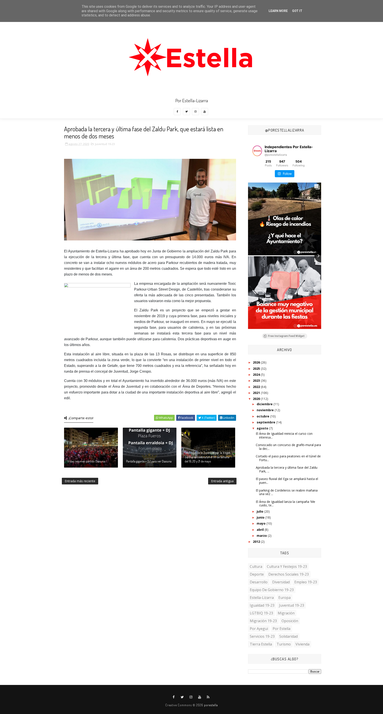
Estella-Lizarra (262, 597)
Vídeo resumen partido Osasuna (86, 461)
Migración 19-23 (263, 620)
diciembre (265, 404)
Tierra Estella (261, 644)
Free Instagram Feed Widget (286, 336)
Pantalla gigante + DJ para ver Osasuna (149, 461)
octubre (263, 416)
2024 (257, 374)
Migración (286, 613)
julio (260, 511)
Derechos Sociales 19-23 (288, 574)
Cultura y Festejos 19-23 (287, 566)
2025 (257, 368)
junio (261, 517)
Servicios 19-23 (262, 636)
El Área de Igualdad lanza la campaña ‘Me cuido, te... (285, 503)
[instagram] (195, 111)
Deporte (257, 574)
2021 (257, 393)
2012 (257, 541)
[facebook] (177, 111)
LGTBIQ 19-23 (261, 613)
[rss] (208, 697)
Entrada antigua (222, 481)
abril (261, 529)
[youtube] (204, 111)
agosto (263, 428)
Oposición (289, 620)
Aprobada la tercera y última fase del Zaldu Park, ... (286, 469)
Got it (297, 11)
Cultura (256, 566)
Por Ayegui (259, 628)
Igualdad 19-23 (262, 605)
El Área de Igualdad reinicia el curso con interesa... (284, 435)
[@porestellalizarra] (257, 150)
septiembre (266, 422)
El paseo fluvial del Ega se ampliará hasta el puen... (287, 481)
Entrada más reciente (80, 481)
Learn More (278, 11)
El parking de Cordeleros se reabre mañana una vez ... (287, 492)
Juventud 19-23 (105, 144)
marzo (262, 535)
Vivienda (302, 644)
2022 (257, 387)
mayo (261, 523)
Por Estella (281, 628)
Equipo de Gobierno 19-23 (272, 589)
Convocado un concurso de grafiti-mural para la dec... (288, 447)
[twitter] (186, 111)
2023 (257, 380)
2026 (257, 362)
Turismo (284, 644)
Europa (284, 597)
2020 (257, 399)
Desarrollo (259, 582)
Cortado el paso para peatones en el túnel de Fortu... (288, 458)
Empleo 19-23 (305, 582)
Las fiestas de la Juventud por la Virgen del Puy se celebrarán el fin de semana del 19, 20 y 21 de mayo (208, 457)
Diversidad (281, 582)
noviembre (266, 410)
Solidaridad (288, 636)
